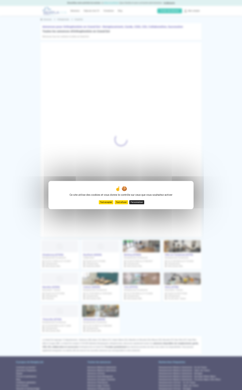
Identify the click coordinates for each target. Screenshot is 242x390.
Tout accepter (106, 202)
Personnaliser (137, 202)
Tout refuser (121, 202)
